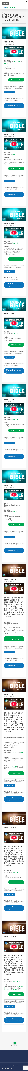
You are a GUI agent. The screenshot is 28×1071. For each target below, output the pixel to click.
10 (11, 1045)
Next (15, 1045)
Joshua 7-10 (15, 419)
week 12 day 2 (10, 399)
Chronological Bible (11, 44)
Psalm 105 (14, 767)
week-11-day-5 (10, 828)
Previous (6, 1043)
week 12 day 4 (10, 223)
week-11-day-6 (10, 694)
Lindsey (6, 44)
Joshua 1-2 (15, 752)
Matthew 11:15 (7, 989)
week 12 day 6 (10, 42)
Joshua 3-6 (14, 512)
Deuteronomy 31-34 (16, 872)
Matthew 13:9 (16, 989)
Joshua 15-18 (15, 243)
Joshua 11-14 (15, 333)
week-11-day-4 (10, 937)
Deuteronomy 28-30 (16, 981)
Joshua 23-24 (16, 62)
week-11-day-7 (10, 579)
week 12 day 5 (10, 134)
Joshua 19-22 (15, 154)
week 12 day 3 (10, 314)
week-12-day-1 (10, 485)
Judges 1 (6, 63)
